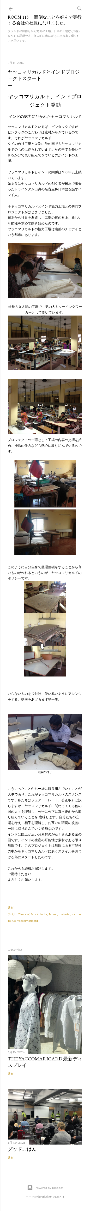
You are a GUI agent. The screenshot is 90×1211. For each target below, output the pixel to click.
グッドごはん (22, 1149)
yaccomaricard (27, 920)
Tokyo (12, 920)
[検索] (79, 7)
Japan (52, 914)
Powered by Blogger (49, 1187)
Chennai (24, 914)
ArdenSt (58, 1197)
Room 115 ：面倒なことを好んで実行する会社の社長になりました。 (45, 20)
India (43, 914)
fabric (35, 914)
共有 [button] (10, 907)
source (76, 914)
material (64, 914)
